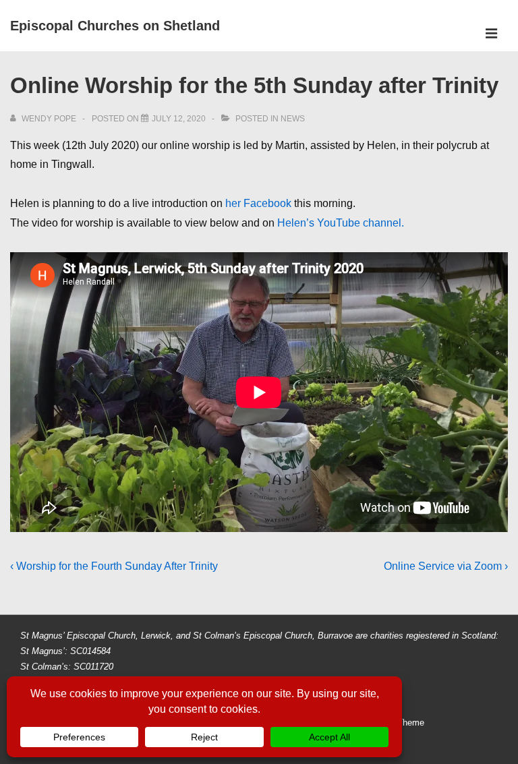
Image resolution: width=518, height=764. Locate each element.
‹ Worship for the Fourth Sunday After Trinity (114, 566)
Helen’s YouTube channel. (340, 223)
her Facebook (258, 203)
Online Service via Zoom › (446, 566)
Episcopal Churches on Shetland (115, 25)
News (293, 118)
